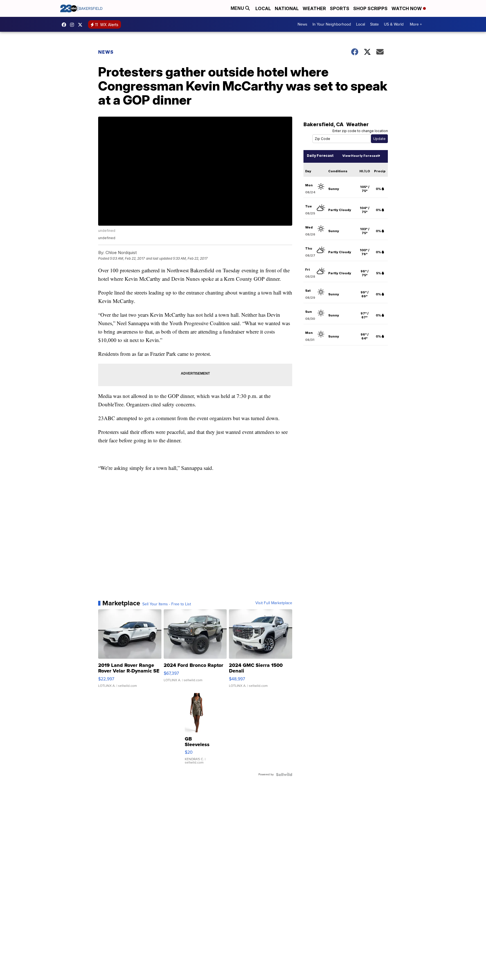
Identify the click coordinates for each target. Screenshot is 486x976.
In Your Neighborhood (331, 24)
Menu (238, 8)
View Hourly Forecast (360, 156)
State (374, 24)
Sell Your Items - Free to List (166, 604)
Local (263, 8)
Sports (339, 8)
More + (416, 24)
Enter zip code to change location (360, 131)
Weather (314, 8)
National (287, 8)
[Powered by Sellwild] (284, 774)
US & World (394, 24)
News (302, 24)
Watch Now (407, 8)
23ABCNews (73, 24)
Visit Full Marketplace (273, 603)
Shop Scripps (370, 8)
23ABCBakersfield (65, 24)
